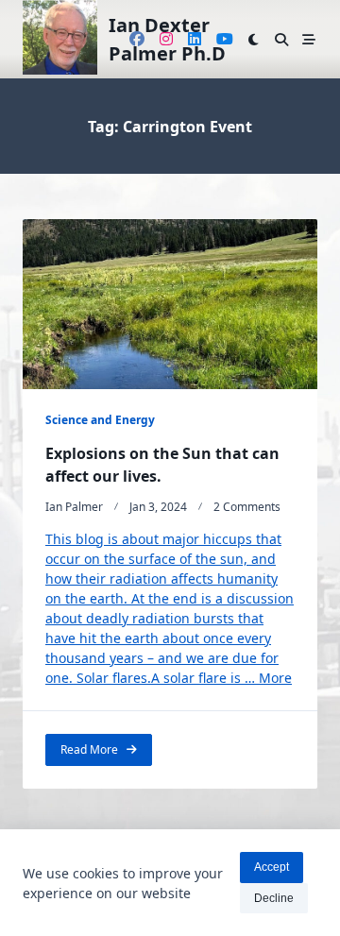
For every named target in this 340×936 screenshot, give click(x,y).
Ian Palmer (74, 507)
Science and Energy (100, 420)
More (275, 678)
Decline (274, 898)
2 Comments (246, 507)
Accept (271, 867)
